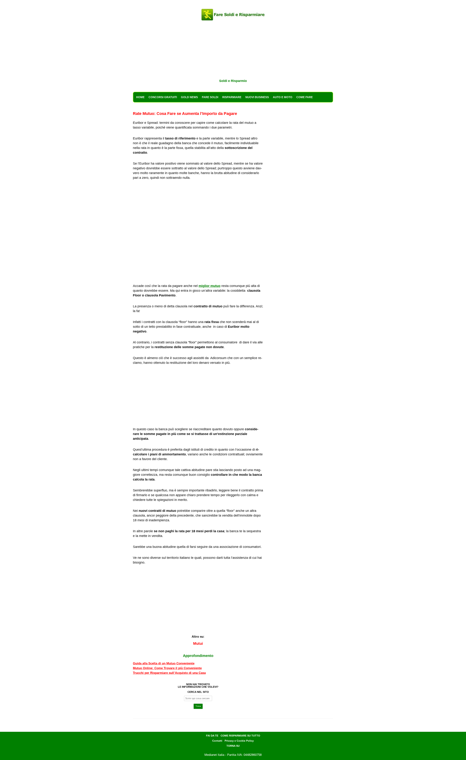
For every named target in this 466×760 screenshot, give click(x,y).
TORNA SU (233, 745)
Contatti (217, 740)
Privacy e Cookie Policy (239, 740)
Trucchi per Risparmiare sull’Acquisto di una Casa (169, 673)
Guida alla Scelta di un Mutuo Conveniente (163, 663)
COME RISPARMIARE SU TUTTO (240, 735)
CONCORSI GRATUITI (163, 97)
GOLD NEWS (189, 97)
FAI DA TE (212, 735)
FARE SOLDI (210, 97)
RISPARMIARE (231, 97)
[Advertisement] (233, 50)
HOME (140, 97)
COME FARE (304, 97)
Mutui (198, 643)
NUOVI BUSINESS (257, 97)
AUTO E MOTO (282, 97)
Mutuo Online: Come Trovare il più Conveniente (167, 668)
